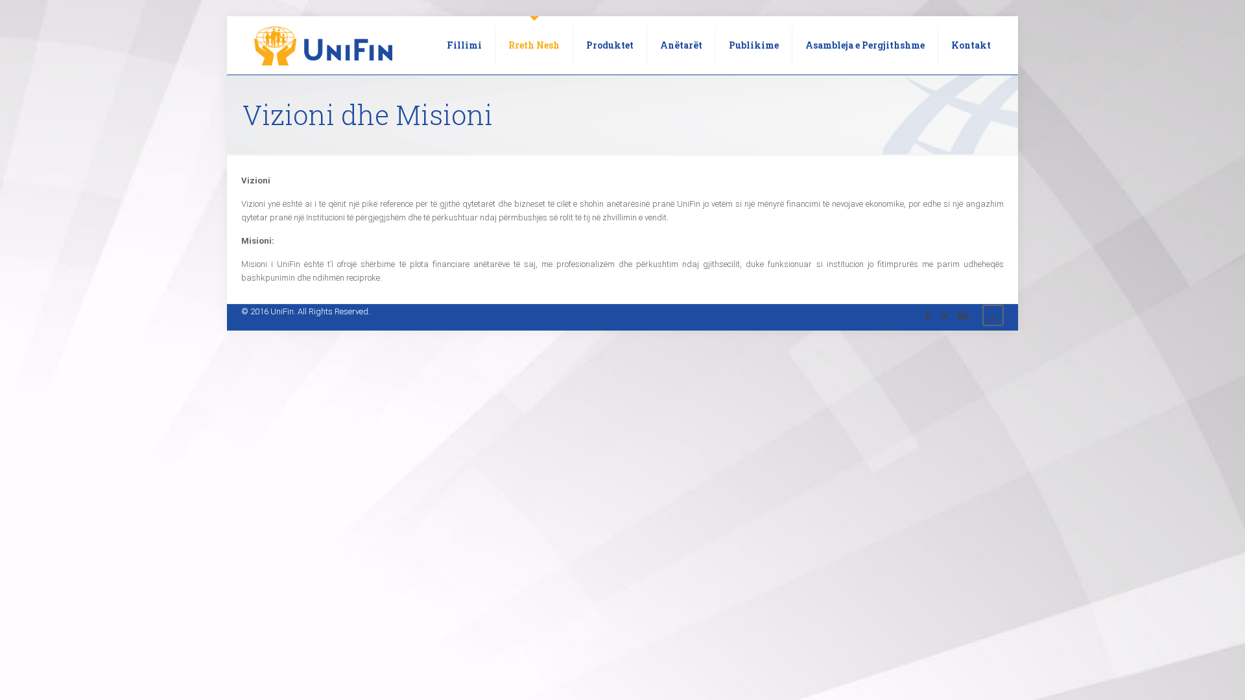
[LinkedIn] (962, 315)
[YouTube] (945, 315)
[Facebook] (927, 315)
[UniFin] (323, 45)
